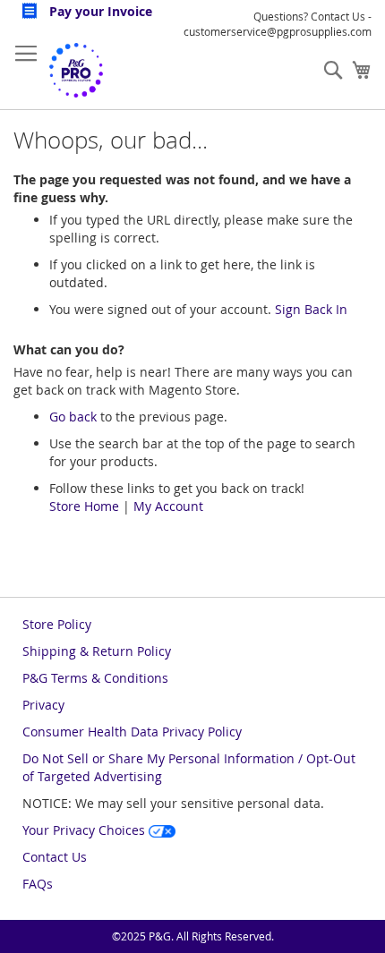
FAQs (37, 883)
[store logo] (76, 70)
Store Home (84, 506)
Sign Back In (311, 309)
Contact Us (54, 856)
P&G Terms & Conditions (95, 677)
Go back (73, 416)
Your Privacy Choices (85, 829)
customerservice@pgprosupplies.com (278, 31)
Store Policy (56, 624)
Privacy (43, 704)
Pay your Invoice (99, 11)
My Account (168, 506)
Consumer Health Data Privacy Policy (132, 731)
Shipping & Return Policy (96, 650)
